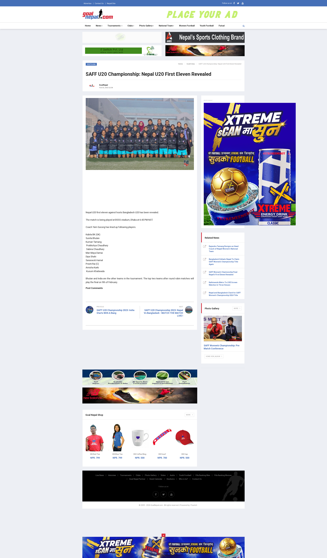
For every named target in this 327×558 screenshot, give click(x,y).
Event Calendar (156, 479)
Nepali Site (111, 3)
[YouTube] (243, 3)
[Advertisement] (140, 191)
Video (163, 475)
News (98, 25)
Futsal (222, 25)
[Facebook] (234, 3)
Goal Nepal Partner (137, 479)
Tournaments (114, 25)
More (188, 415)
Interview (112, 475)
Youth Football (207, 25)
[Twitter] (238, 3)
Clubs (130, 25)
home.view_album (213, 356)
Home (88, 25)
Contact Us (99, 3)
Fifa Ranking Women (223, 475)
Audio (172, 475)
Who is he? (183, 479)
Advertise (87, 3)
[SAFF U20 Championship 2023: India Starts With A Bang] (112, 318)
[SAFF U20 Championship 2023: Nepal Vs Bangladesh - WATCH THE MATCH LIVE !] (168, 320)
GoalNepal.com (98, 14)
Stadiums (171, 479)
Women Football (187, 25)
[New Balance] (139, 403)
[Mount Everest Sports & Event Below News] (139, 385)
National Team (166, 25)
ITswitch (193, 505)
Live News (100, 475)
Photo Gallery (145, 25)
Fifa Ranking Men (203, 475)
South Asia (191, 64)
